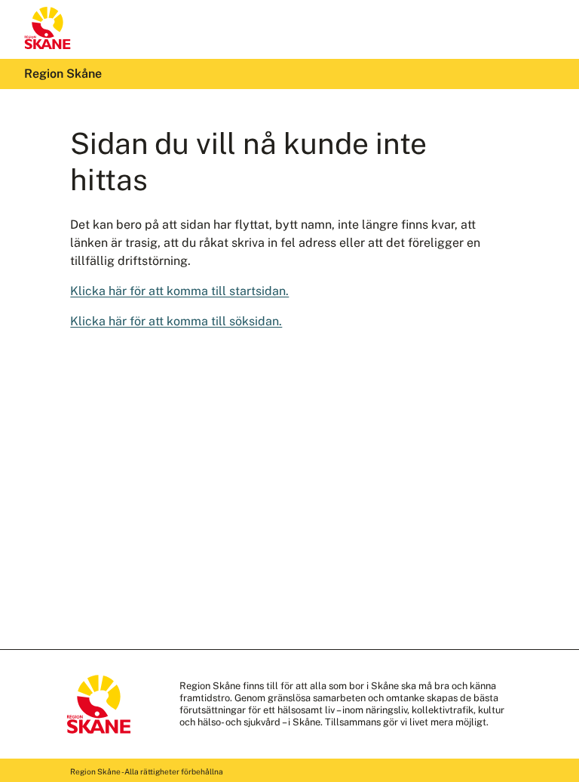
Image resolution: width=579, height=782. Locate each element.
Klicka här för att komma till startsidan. (179, 291)
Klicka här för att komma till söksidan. (176, 321)
